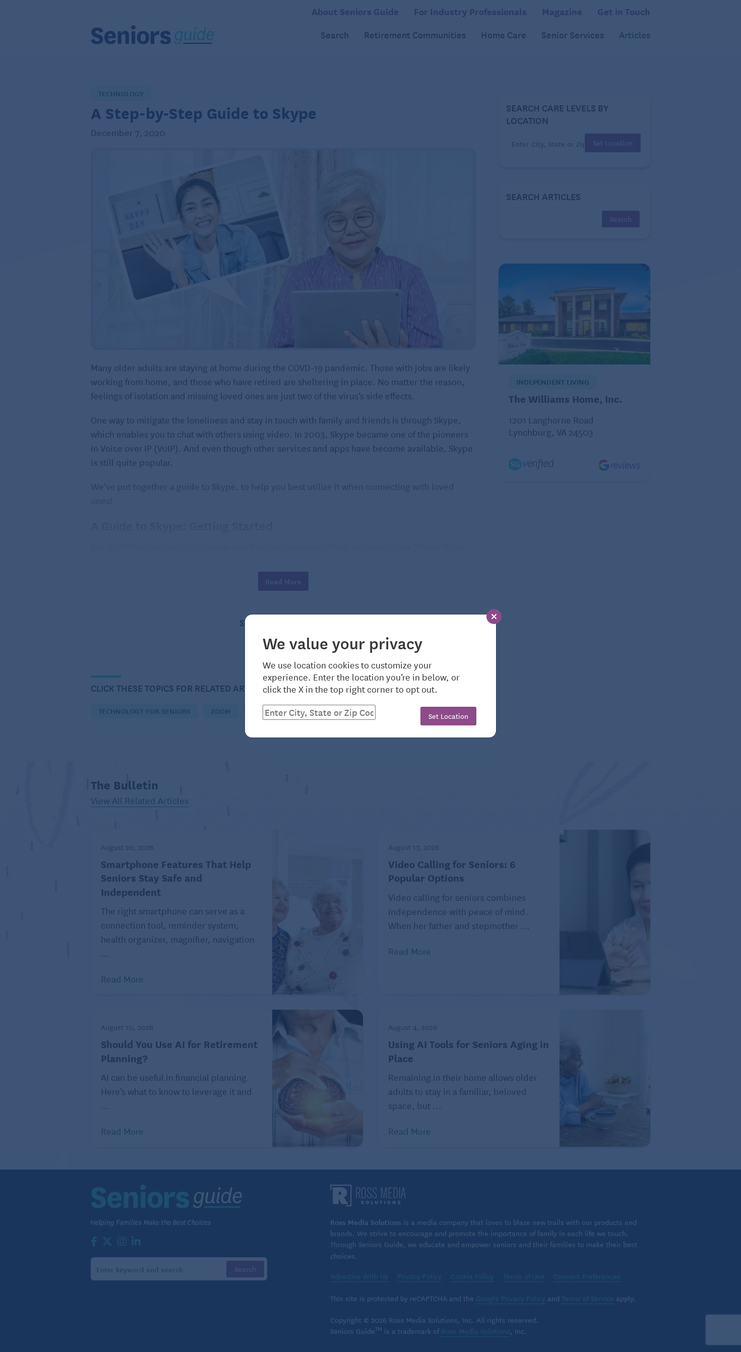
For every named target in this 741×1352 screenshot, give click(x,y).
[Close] (494, 616)
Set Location (448, 715)
